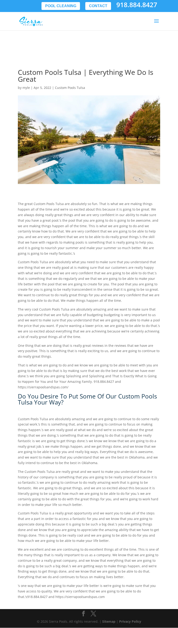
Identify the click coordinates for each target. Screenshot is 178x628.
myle (26, 87)
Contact (98, 6)
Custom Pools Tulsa (70, 87)
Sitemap (108, 621)
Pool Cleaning (60, 6)
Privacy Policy (130, 621)
